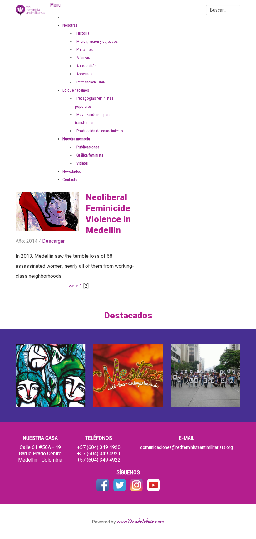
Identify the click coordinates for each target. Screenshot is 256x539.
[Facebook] (103, 484)
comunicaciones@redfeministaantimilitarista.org (186, 447)
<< (71, 286)
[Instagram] (136, 484)
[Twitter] (119, 484)
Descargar (53, 241)
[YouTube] (153, 484)
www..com (140, 522)
